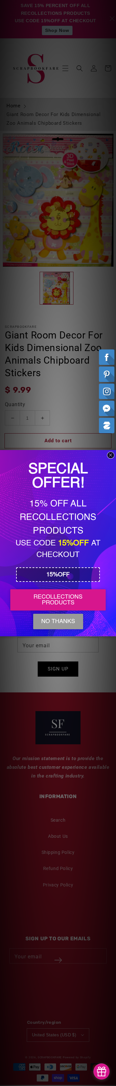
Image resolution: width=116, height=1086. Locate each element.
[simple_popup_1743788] (101, 1071)
